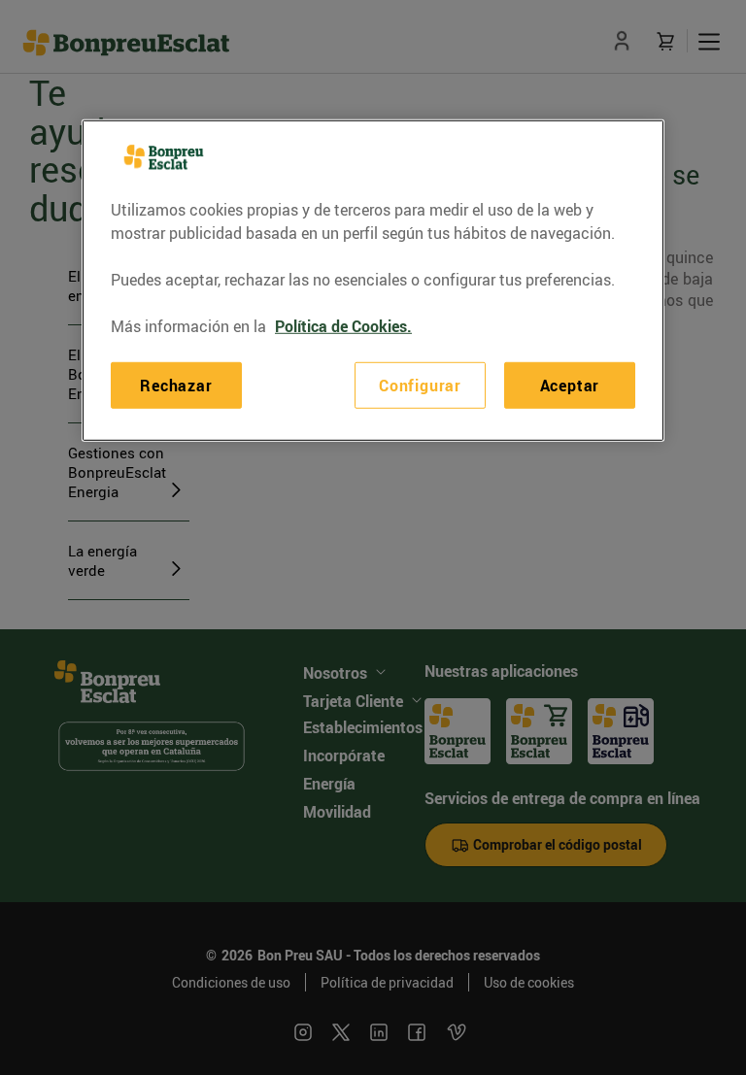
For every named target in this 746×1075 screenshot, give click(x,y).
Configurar (420, 385)
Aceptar (570, 385)
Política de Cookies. (343, 326)
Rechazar (176, 385)
